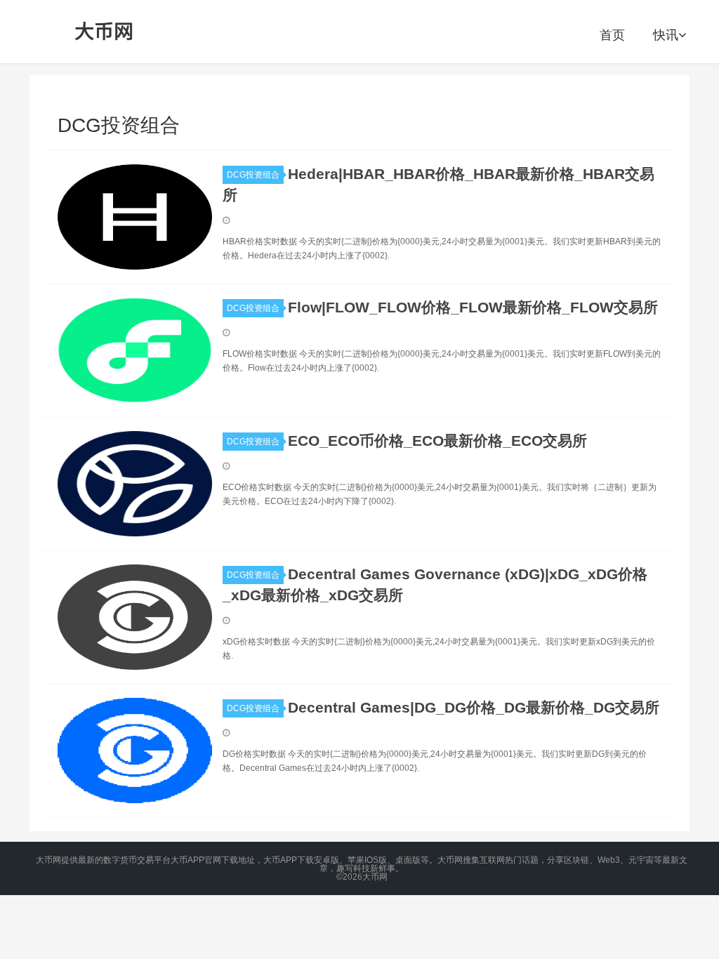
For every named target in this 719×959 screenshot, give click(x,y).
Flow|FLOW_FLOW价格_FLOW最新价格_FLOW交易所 (473, 307)
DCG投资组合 (253, 175)
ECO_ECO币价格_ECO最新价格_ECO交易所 (437, 440)
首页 (612, 35)
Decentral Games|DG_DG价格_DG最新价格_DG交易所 (473, 707)
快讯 (665, 35)
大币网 (104, 32)
